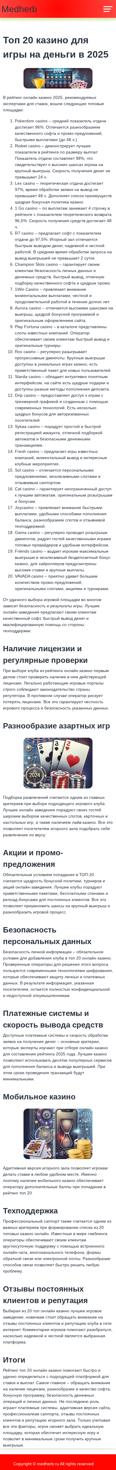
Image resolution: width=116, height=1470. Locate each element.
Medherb (19, 9)
